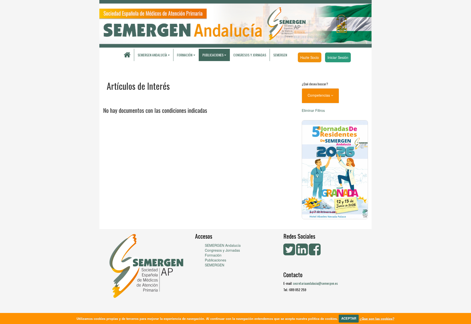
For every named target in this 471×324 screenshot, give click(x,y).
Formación (213, 255)
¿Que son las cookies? (377, 318)
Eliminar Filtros (313, 110)
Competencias (319, 95)
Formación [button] (184, 54)
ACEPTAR (348, 318)
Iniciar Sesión (337, 57)
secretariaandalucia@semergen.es (315, 283)
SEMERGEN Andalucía (152, 54)
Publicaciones (215, 260)
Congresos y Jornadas (249, 54)
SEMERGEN (280, 54)
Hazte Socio (309, 57)
